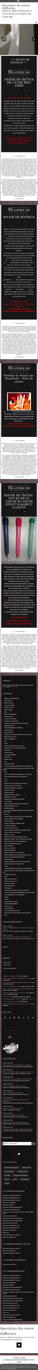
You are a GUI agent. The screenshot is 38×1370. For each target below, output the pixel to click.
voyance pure (8, 906)
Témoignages (8, 888)
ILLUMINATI (7, 757)
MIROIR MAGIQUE (9, 808)
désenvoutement (18, 340)
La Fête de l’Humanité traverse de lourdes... (14, 992)
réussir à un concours (10, 848)
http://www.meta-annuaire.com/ (11, 1209)
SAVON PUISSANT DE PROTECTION (14, 864)
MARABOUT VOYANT (10, 797)
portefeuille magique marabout (20, 459)
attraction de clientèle (15, 468)
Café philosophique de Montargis (22, 996)
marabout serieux (9, 792)
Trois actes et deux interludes (11, 1001)
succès (35, 182)
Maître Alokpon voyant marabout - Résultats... (17, 1065)
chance (15, 1179)
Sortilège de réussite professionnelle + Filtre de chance (19, 378)
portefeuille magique (9, 825)
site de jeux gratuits (28, 651)
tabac (25, 348)
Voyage (6, 897)
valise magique (25, 1179)
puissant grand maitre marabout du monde (19, 336)
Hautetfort (22, 1357)
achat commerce (18, 343)
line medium (7, 649)
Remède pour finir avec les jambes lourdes (15, 837)
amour (18, 179)
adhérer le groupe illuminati (11, 698)
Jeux (5, 761)
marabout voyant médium (11, 1167)
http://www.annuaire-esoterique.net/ (13, 1220)
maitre (11, 184)
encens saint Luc (8, 730)
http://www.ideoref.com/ (9, 1230)
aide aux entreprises (21, 466)
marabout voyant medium (25, 335)
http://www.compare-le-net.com (11, 1200)
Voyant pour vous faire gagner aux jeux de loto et (17, 912)
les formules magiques (22, 350)
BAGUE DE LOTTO (9, 707)
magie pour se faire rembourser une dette (15, 783)
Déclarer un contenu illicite (8, 1363)
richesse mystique (23, 189)
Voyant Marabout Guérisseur (12, 910)
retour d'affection (9, 846)
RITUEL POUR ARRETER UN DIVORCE (14, 857)
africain (21, 184)
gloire (20, 341)
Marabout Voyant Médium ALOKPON (14, 799)
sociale (18, 192)
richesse (7, 1179)
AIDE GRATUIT (8, 700)
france (21, 182)
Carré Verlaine (24, 976)
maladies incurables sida (28, 344)
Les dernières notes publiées (21, 1359)
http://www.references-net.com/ (11, 1253)
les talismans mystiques (23, 352)
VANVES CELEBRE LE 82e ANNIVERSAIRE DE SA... (16, 978)
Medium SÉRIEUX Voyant (11, 806)
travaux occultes (12, 189)
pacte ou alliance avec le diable (11, 344)
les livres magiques (25, 474)
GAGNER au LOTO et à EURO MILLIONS (15, 748)
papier (9, 260)
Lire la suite (15, 686)
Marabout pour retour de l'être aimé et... (20, 936)
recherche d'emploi (27, 192)
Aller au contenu (6, 4)
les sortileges (10, 352)
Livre (5, 779)
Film (5, 741)
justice (27, 340)
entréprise (27, 183)
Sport (5, 876)
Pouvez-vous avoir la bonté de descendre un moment (17, 989)
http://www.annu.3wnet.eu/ (10, 1223)
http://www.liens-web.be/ (10, 1216)
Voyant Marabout (9, 908)
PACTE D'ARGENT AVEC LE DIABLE (13, 819)
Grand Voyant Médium (10, 754)
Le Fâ (5, 772)
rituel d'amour (31, 179)
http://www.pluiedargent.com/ (11, 1227)
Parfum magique (8, 821)
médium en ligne (8, 651)
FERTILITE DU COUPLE (10, 736)
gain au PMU (7, 750)
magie (26, 180)
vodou (19, 188)
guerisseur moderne (23, 187)
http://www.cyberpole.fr (9, 1202)
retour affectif (11, 179)
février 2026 (7, 962)
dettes (33, 352)
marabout (8, 182)
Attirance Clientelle (9, 705)
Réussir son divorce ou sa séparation (14, 852)
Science (6, 866)
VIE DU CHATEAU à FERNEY (10, 990)
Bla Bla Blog (24, 1001)
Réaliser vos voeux (9, 834)
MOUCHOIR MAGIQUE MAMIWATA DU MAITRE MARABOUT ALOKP (18, 811)
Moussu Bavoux (7, 999)
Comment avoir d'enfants (11, 721)
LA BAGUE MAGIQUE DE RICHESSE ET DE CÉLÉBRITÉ (18, 766)
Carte (5, 947)
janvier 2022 (7, 965)
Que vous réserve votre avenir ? (13, 832)
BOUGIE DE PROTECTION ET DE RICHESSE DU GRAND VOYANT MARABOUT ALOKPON (19, 501)
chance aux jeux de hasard (15, 183)
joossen (5, 936)
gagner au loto (26, 1167)
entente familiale (22, 469)
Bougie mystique (8, 716)
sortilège (9, 411)
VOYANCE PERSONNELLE (11, 903)
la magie (22, 472)
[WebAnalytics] (19, 1)
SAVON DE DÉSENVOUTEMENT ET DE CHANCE (17, 861)
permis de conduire (18, 349)
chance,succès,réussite (10, 718)
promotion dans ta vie (22, 463)
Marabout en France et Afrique (12, 785)
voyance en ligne (17, 653)
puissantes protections (25, 345)
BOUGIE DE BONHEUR (10, 714)
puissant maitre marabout (20, 1175)
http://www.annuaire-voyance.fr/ (11, 1235)
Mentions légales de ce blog (21, 1363)
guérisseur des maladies (8, 187)
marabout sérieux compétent (12, 794)
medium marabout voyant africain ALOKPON (16, 803)
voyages (14, 341)
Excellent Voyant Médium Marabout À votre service (18, 734)
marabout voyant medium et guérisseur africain (18, 1129)
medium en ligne (25, 649)
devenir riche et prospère (17, 193)
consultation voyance (13, 646)
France (6, 743)
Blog (5, 712)
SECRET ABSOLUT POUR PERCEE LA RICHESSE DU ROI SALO (18, 871)
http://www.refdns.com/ (9, 1237)
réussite (3, 183)
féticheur (24, 188)
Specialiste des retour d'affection (16, 7)
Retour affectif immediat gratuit (12, 843)
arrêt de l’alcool (13, 348)
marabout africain (22, 1171)
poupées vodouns (7, 353)
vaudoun (13, 188)
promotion (12, 192)
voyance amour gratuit (22, 652)
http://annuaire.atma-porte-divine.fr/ (13, 1218)
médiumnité (14, 345)
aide (26, 184)
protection (28, 191)
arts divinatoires (18, 648)
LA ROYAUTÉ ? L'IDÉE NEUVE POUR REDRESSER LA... (17, 982)
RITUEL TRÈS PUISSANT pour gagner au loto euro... (18, 1072)
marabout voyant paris (11, 337)
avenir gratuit (28, 648)
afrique (16, 184)
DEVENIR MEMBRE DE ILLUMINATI (13, 727)
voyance (6, 899)
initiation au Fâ (8, 759)
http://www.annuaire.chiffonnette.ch (12, 1207)
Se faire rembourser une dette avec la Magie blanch (18, 868)
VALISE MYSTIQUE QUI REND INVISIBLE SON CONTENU (19, 892)
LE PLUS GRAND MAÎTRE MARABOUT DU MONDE (17, 774)
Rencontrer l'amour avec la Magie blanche (15, 841)
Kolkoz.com (6, 1232)
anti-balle (7, 1175)
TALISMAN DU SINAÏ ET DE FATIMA (13, 1115)
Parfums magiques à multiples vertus (14, 823)
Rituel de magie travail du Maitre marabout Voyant (17, 855)
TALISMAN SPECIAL (9, 885)
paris (25, 182)
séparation (10, 180)
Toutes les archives (9, 968)
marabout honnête (9, 790)
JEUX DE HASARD (9, 764)
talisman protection (9, 883)
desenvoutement (9, 1171)
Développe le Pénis (9, 725)
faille (29, 186)
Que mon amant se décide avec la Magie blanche (17, 830)
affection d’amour (23, 339)
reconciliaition (19, 180)
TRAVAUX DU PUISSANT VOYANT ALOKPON (16, 890)
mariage (23, 179)
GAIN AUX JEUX (8, 752)
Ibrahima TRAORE (7, 927)
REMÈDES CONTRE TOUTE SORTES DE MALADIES (18, 839)
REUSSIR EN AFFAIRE (9, 850)
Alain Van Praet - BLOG (28, 986)
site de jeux (17, 651)
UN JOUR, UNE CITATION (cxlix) (11, 986)
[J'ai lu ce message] (36, 1365)
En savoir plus (12, 1368)
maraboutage (8, 801)
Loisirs (6, 781)
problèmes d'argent (13, 186)
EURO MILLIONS (8, 732)
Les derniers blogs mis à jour (9, 1359)
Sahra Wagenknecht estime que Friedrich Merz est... (17, 1004)
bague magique (8, 709)
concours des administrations (23, 470)
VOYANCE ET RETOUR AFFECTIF (13, 1108)
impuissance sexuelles (19, 347)
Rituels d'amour (8, 859)
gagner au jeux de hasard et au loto (13, 746)
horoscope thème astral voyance (18, 647)
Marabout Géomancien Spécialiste (13, 788)
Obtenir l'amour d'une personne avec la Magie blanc (18, 816)
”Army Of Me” (6, 996)
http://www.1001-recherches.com (12, 1195)
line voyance (15, 649)
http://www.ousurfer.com (9, 1250)
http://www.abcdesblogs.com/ (11, 1225)
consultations (19, 461)
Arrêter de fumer (8, 703)
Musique (6, 814)
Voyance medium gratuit (10, 901)
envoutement (19, 191)
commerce (23, 186)
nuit (6, 236)
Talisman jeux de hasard (10, 881)
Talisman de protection (10, 879)
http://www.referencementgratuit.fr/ (12, 1319)
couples (4, 180)
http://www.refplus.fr (8, 1205)
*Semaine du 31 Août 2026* (10, 976)
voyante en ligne (28, 653)
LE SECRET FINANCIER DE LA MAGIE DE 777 (16, 776)
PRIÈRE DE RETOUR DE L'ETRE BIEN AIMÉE (19, 82)
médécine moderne (29, 343)
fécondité (31, 348)
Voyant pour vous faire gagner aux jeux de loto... (18, 1079)
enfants (33, 186)
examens (32, 350)
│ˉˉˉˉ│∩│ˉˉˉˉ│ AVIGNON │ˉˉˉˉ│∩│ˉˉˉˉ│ (24, 999)
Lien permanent (20, 156)
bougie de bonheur (11, 334)
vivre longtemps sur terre (21, 195)
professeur (14, 182)
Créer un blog (16, 1357)
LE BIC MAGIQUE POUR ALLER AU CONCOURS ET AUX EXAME (18, 769)
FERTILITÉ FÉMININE (9, 739)
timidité (26, 349)
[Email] (19, 1154)
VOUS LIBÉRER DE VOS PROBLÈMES (14, 894)
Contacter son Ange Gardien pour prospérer (16, 723)
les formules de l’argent (21, 353)
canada (29, 182)
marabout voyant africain (24, 655)
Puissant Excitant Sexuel (10, 828)
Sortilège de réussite (10, 874)
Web (5, 915)
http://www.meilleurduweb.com (11, 1197)
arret (21, 348)
